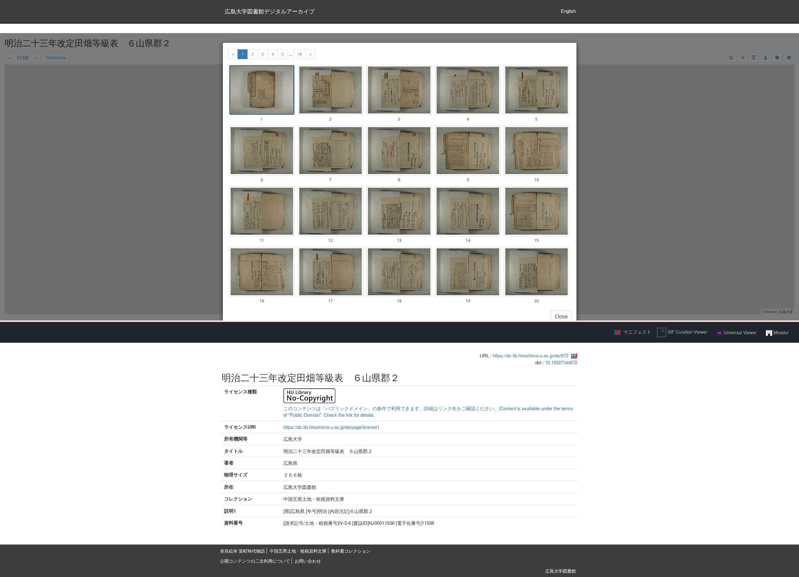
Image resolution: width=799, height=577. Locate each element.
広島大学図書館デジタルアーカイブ (270, 11)
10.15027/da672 (561, 362)
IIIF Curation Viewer (687, 332)
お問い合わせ (308, 561)
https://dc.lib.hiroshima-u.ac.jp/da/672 (530, 355)
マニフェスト (637, 331)
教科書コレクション (350, 551)
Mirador (780, 332)
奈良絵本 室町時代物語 (242, 551)
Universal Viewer (739, 332)
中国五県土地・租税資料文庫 (298, 551)
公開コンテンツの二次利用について (255, 561)
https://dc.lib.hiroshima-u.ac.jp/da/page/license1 (331, 427)
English (568, 10)
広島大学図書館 (560, 571)
